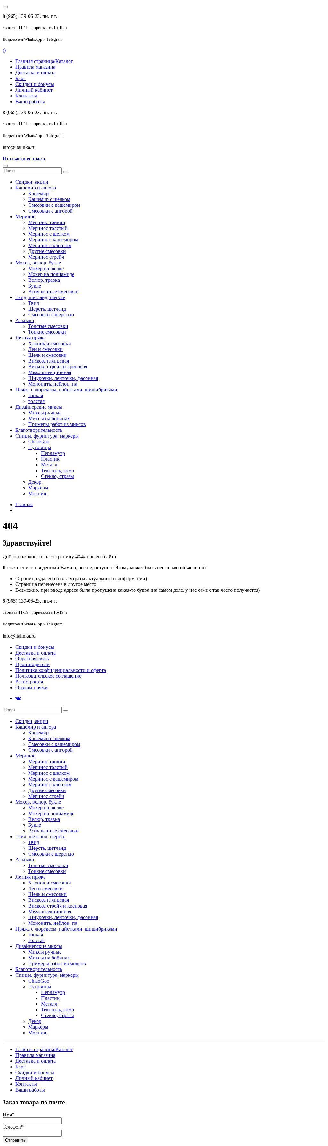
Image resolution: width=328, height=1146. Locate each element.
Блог (20, 78)
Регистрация (29, 681)
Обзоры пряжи (31, 687)
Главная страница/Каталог (44, 61)
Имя (8, 1114)
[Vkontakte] (18, 698)
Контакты (26, 95)
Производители (32, 664)
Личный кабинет (34, 90)
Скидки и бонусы (34, 84)
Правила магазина (35, 67)
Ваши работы (30, 101)
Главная (24, 504)
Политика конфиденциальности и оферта (60, 670)
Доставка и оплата (35, 72)
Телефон (13, 1127)
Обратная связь (32, 658)
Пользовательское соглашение (48, 676)
